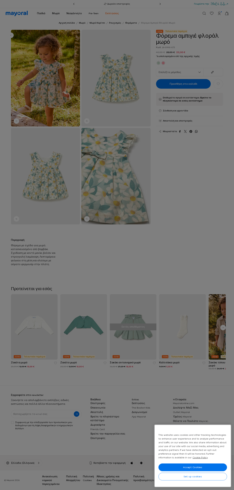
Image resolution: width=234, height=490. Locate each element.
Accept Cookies (192, 467)
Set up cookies (193, 476)
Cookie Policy (200, 457)
